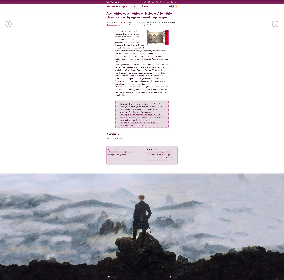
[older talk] (8, 23)
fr (121, 22)
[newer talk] (275, 23)
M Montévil (112, 22)
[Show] (123, 6)
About (146, 6)
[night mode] (176, 6)
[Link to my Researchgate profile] (164, 2)
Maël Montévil (112, 2)
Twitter (119, 139)
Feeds (137, 6)
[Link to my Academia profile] (160, 2)
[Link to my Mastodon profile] (149, 2)
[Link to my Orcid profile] (171, 2)
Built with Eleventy (171, 277)
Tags (130, 6)
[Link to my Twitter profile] (152, 2)
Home (108, 6)
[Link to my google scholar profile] (168, 2)
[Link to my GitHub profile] (156, 2)
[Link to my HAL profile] (175, 2)
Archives (118, 6)
